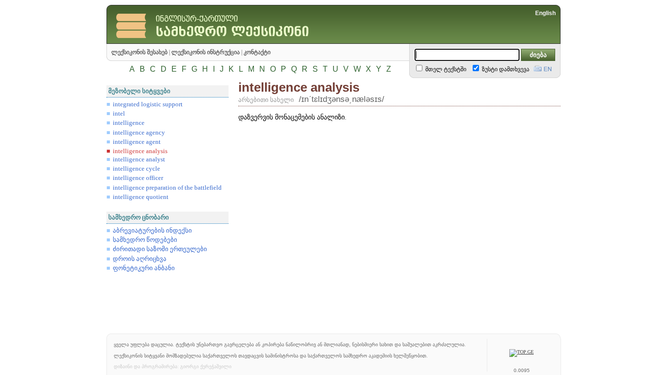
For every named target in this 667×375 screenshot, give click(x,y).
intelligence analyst (139, 159)
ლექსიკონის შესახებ (139, 52)
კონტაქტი (257, 52)
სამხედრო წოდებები (145, 240)
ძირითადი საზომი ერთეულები (160, 249)
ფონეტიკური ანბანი (144, 268)
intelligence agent (137, 141)
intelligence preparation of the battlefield (167, 187)
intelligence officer (138, 178)
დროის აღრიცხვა (140, 259)
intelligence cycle (136, 168)
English (545, 13)
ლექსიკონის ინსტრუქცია (205, 52)
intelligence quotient (140, 197)
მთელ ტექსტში (445, 69)
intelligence (129, 122)
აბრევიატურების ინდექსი (152, 230)
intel (119, 113)
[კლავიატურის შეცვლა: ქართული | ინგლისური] (543, 67)
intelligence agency (139, 132)
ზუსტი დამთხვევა (504, 69)
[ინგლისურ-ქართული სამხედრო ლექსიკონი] (233, 41)
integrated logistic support (148, 104)
